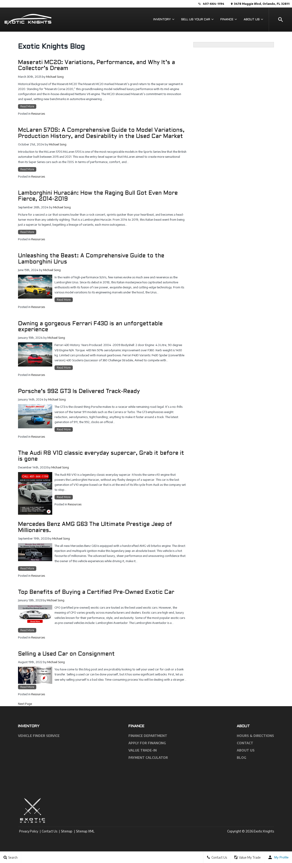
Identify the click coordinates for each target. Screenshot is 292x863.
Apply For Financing (147, 743)
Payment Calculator (148, 758)
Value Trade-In (142, 750)
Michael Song (55, 76)
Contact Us (49, 831)
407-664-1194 (213, 3)
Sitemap (66, 831)
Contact (245, 743)
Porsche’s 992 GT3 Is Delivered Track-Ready (79, 391)
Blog (241, 758)
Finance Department (147, 736)
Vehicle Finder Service (39, 736)
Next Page (25, 703)
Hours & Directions (255, 736)
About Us (252, 19)
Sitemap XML (85, 831)
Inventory (162, 19)
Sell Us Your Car (195, 19)
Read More (27, 106)
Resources (38, 113)
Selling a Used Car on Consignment (66, 654)
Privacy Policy (28, 831)
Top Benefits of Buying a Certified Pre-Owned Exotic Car (96, 592)
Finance (226, 19)
